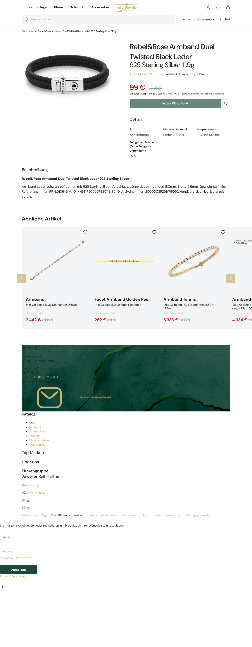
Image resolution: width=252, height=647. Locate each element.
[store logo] (126, 7)
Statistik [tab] (21, 600)
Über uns (185, 19)
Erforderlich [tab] (8, 600)
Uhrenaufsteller (39, 440)
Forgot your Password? (15, 558)
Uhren (58, 7)
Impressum (129, 515)
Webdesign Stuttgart (36, 515)
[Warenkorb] (228, 7)
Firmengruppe (206, 19)
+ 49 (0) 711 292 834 (44, 377)
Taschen (34, 436)
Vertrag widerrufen (198, 515)
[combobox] (98, 19)
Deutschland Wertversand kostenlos (204, 93)
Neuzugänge (37, 7)
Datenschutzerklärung (102, 515)
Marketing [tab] (33, 600)
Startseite (27, 31)
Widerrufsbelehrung (167, 515)
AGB (146, 515)
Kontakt (225, 19)
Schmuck (77, 7)
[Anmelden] (208, 7)
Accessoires (100, 7)
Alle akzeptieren (69, 642)
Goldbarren (37, 445)
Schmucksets (38, 431)
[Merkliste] (218, 7)
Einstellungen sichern (24, 642)
